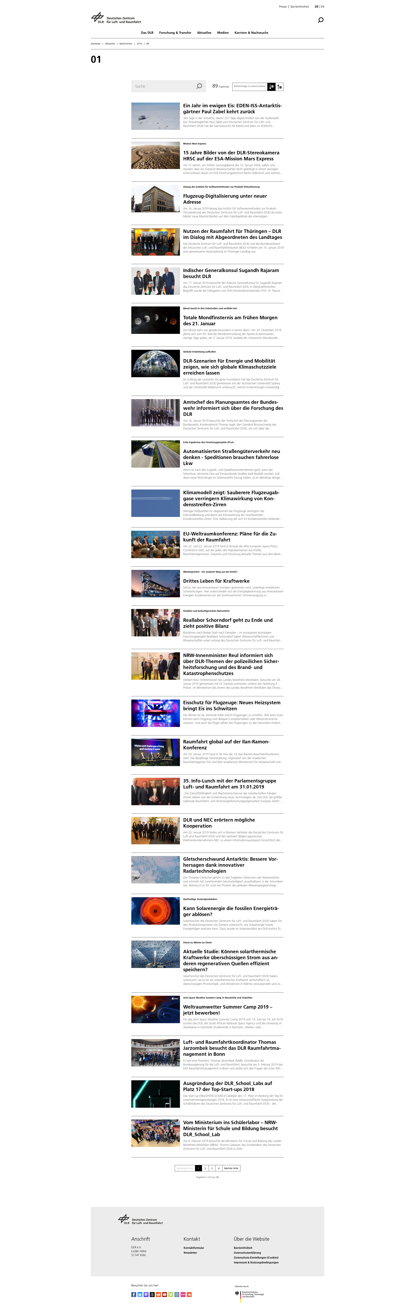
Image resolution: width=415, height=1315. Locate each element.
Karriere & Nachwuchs (251, 32)
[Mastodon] (146, 1296)
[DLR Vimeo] (170, 1296)
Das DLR (147, 32)
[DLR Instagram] (176, 1296)
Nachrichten (125, 44)
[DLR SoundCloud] (189, 1296)
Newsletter (190, 1252)
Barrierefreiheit (300, 6)
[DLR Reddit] (158, 1296)
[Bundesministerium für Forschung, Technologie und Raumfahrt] (252, 1306)
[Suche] (321, 20)
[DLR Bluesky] (139, 1296)
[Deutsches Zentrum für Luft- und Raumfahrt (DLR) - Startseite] (117, 19)
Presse (283, 6)
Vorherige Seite (185, 1168)
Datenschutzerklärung (247, 1252)
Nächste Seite (231, 1168)
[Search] (201, 86)
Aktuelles (204, 32)
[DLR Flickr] (183, 1296)
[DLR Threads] (152, 1296)
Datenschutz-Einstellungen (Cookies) (256, 1257)
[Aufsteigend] (271, 87)
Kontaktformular (194, 1247)
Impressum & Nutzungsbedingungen (256, 1262)
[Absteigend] (280, 87)
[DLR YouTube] (164, 1296)
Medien (223, 32)
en (322, 6)
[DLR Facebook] (133, 1296)
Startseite (96, 44)
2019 (139, 44)
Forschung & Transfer (175, 32)
